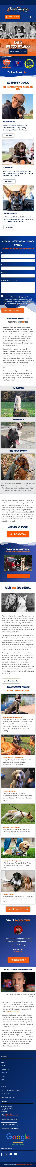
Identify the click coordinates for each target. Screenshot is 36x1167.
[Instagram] (6, 1154)
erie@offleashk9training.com (11, 1115)
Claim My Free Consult (12, 310)
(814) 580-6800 (8, 1114)
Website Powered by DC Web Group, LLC (25, 1164)
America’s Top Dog (12, 1011)
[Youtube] (11, 1154)
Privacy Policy (16, 305)
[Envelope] (15, 1154)
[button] (30, 16)
